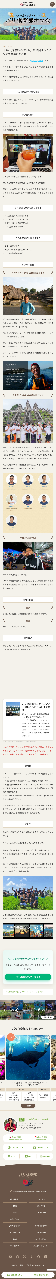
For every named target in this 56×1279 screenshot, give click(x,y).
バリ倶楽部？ (15, 1199)
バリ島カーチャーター (41, 1246)
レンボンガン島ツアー (41, 1226)
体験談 (15, 1206)
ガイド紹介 (41, 1206)
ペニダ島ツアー (15, 1232)
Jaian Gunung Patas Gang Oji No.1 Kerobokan (29, 1191)
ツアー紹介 (41, 1199)
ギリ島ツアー (41, 1232)
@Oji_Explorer (36, 60)
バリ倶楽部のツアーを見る (28, 977)
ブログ (40, 992)
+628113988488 (15, 1139)
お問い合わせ (15, 1219)
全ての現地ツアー (15, 1226)
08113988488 (40, 1139)
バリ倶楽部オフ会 (12, 992)
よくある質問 (41, 1212)
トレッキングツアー (41, 1239)
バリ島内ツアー (15, 1239)
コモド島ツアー (15, 1246)
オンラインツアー (28, 992)
